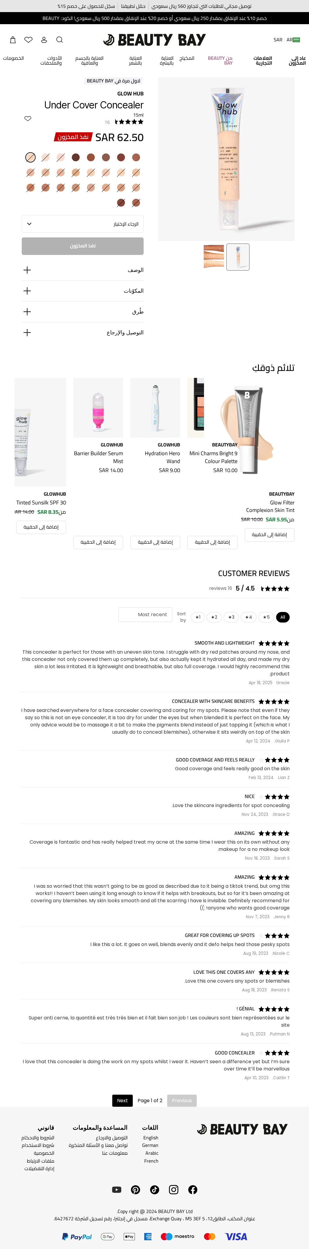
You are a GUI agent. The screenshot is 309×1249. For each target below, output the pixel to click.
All (282, 617)
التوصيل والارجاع (112, 1137)
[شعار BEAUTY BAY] (154, 40)
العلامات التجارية (262, 60)
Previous (182, 1100)
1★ (197, 617)
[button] (59, 40)
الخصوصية (44, 1153)
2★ (214, 617)
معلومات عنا (115, 1153)
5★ (266, 617)
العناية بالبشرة (167, 60)
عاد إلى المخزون (297, 60)
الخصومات (13, 58)
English (150, 1137)
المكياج (187, 58)
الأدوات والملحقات (51, 60)
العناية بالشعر (135, 60)
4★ (248, 617)
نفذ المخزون (83, 245)
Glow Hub (130, 93)
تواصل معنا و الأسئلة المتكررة (98, 1145)
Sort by (181, 617)
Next (122, 1100)
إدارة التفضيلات (39, 1168)
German (150, 1145)
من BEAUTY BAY (220, 60)
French (151, 1160)
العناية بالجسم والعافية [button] (89, 60)
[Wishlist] (28, 40)
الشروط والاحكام (37, 1137)
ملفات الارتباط (40, 1160)
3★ (231, 617)
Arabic (151, 1153)
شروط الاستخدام (38, 1145)
